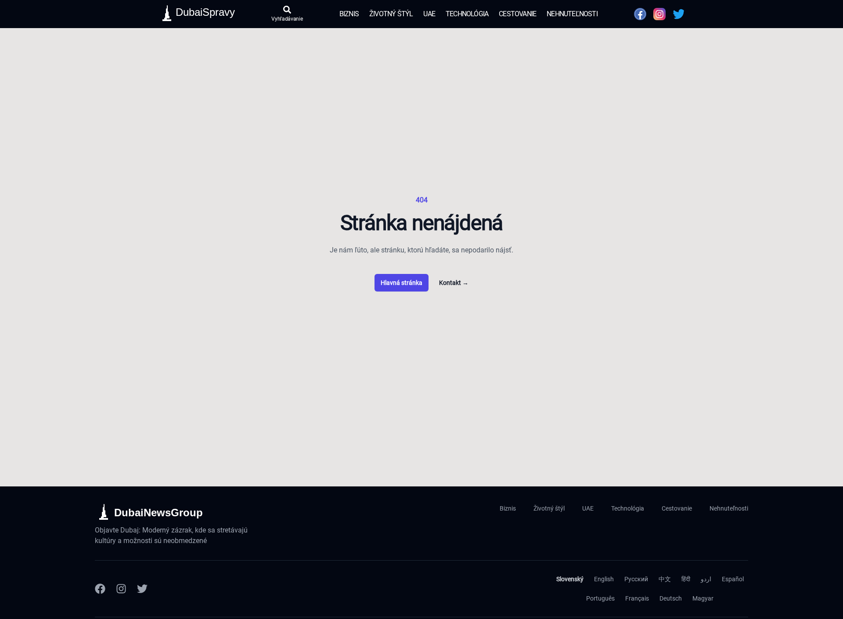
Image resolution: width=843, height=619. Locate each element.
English (604, 579)
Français (637, 598)
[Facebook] (100, 588)
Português (600, 598)
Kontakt (453, 282)
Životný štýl (391, 14)
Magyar (702, 598)
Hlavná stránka (401, 282)
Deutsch (670, 598)
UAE (429, 14)
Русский (636, 579)
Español (733, 579)
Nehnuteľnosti (572, 14)
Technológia (467, 14)
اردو (706, 579)
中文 (665, 579)
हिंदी (685, 579)
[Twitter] (142, 588)
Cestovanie (517, 14)
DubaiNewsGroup (158, 512)
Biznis (349, 14)
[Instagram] (121, 588)
